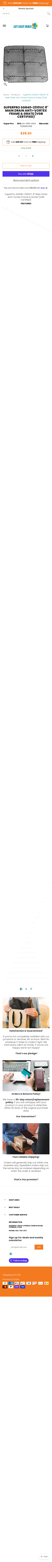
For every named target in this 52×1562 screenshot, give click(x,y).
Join (39, 1247)
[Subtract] (19, 156)
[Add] (32, 156)
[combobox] (24, 13)
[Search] (49, 13)
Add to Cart (26, 165)
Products (15, 94)
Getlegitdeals (8, 1275)
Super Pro (9, 123)
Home (6, 94)
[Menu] (4, 25)
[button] (47, 25)
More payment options (26, 180)
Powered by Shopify (11, 1279)
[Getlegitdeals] (26, 25)
